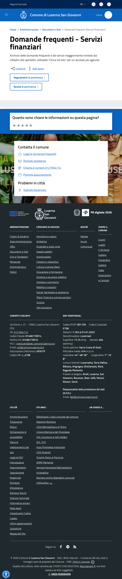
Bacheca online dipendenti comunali (55, 478)
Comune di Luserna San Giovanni (55, 15)
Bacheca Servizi (18, 493)
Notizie (84, 236)
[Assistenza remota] (93, 562)
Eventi (101, 240)
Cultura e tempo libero (48, 267)
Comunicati (86, 246)
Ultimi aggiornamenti (21, 523)
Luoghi (101, 245)
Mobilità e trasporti (46, 287)
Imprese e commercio (47, 282)
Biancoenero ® (87, 566)
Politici (13, 272)
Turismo (40, 302)
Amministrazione (29, 29)
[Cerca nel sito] (108, 15)
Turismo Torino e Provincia (49, 457)
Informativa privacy (20, 503)
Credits (13, 518)
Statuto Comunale (19, 498)
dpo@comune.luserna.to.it (84, 397)
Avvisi (84, 241)
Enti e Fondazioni (19, 257)
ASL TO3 (41, 442)
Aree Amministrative (21, 241)
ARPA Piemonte (44, 462)
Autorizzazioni (43, 257)
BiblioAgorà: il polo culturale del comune (57, 417)
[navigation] (6, 15)
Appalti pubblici (44, 252)
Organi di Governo (19, 236)
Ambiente (41, 241)
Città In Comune (81, 562)
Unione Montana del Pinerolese (53, 432)
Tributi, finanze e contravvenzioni (53, 297)
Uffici (12, 246)
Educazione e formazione (49, 272)
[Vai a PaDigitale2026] (92, 212)
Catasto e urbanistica (47, 262)
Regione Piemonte (18, 4)
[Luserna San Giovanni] (23, 15)
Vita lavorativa (44, 307)
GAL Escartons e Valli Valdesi (51, 437)
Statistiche (15, 528)
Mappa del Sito (18, 533)
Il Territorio (103, 250)
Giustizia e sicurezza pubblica (51, 277)
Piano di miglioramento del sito (19, 447)
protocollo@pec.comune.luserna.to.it (36, 343)
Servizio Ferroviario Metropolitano (54, 467)
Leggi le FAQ (16, 457)
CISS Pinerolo (43, 452)
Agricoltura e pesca (46, 236)
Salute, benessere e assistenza (52, 292)
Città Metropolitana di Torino (51, 427)
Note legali (15, 508)
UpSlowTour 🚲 (44, 483)
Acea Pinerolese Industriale (50, 447)
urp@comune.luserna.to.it (30, 347)
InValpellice (42, 473)
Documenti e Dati (51, 29)
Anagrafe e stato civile (48, 246)
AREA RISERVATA (61, 574)
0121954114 (21, 332)
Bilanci (13, 427)
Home (13, 29)
